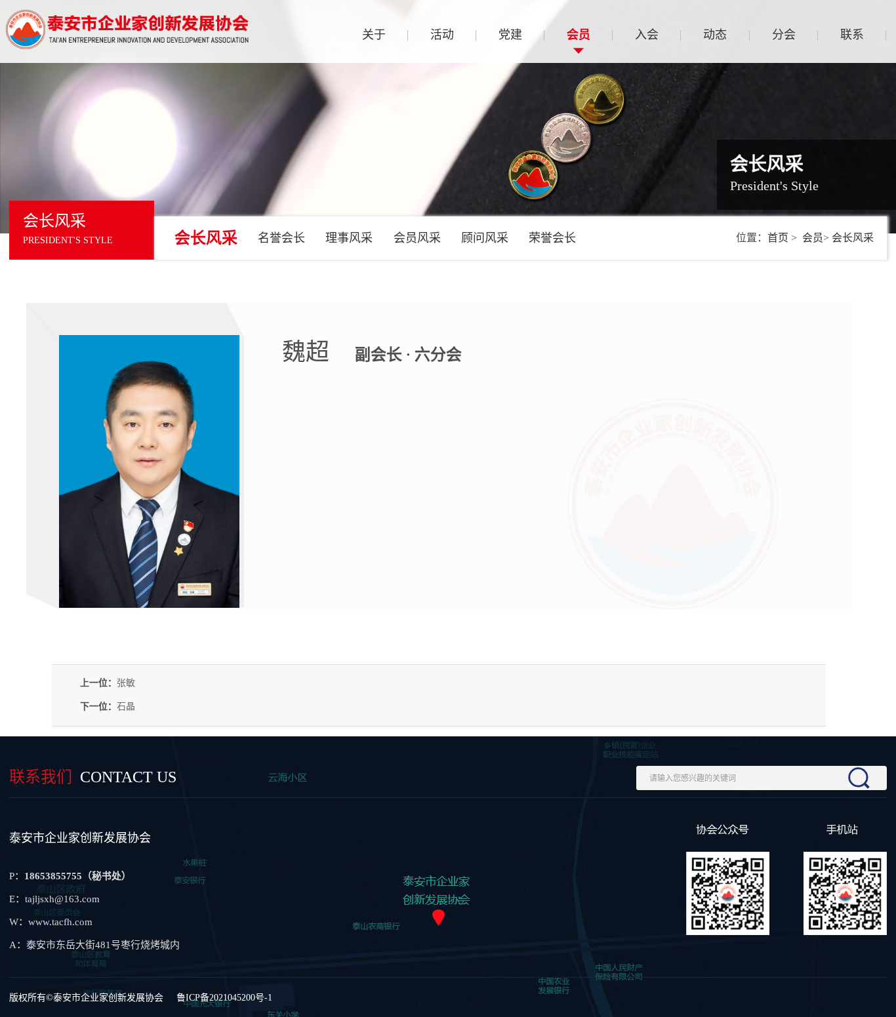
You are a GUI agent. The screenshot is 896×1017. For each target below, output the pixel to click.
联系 (852, 34)
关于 (374, 34)
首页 (777, 237)
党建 (510, 34)
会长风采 (205, 238)
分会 (784, 34)
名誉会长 (281, 238)
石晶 (126, 706)
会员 (578, 34)
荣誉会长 (552, 238)
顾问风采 (484, 238)
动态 (715, 34)
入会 (647, 34)
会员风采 (417, 238)
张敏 (126, 683)
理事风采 (349, 238)
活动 (442, 34)
